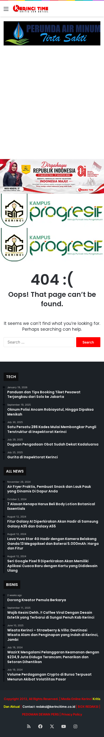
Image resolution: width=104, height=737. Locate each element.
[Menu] (6, 10)
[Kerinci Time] (31, 8)
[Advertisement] (52, 105)
